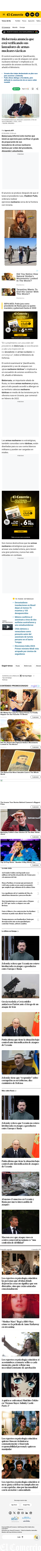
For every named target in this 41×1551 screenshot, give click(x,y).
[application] (7, 627)
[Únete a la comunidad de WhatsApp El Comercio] (16, 88)
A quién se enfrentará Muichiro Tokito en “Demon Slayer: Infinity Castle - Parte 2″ (20, 1403)
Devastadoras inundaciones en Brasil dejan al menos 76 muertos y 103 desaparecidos (25, 607)
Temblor (17, 21)
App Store (14, 1505)
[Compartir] (37, 88)
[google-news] (30, 1512)
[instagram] (18, 1512)
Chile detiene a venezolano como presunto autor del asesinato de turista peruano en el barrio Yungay (24, 635)
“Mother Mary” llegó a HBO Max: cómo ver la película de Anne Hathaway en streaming (20, 1324)
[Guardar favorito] (33, 88)
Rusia (18, 666)
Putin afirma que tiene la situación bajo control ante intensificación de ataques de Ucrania (20, 1042)
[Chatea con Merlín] (27, 14)
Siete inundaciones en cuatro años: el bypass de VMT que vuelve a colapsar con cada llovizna (18, 903)
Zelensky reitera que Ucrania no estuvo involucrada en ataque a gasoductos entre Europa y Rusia (20, 966)
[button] (7, 627)
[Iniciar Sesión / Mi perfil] (37, 14)
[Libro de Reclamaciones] (26, 1519)
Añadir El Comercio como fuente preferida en (20, 32)
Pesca (24, 21)
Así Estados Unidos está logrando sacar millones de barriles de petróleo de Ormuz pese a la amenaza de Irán (19, 875)
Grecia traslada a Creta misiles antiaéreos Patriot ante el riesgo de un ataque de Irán (20, 1004)
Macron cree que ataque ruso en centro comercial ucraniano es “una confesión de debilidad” (19, 1240)
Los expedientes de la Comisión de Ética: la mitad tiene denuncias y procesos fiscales (17, 894)
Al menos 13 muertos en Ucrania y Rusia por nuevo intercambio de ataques (18, 1202)
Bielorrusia (28, 666)
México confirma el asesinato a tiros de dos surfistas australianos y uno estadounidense (25, 621)
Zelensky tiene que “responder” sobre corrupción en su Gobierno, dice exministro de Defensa (20, 1080)
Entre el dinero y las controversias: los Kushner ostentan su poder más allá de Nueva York (19, 912)
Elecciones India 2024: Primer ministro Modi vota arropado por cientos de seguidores (27, 650)
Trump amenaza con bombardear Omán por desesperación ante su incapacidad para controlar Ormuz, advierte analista (18, 921)
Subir (18, 1537)
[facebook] (10, 1512)
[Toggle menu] (4, 14)
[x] (14, 1512)
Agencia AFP (9, 130)
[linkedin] (26, 1512)
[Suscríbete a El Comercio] (31, 14)
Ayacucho (31, 21)
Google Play (26, 1505)
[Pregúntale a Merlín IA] (36, 1537)
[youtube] (22, 1512)
